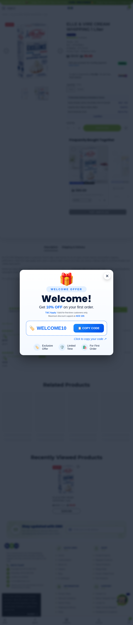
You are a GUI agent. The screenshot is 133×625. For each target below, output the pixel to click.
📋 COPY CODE (88, 328)
